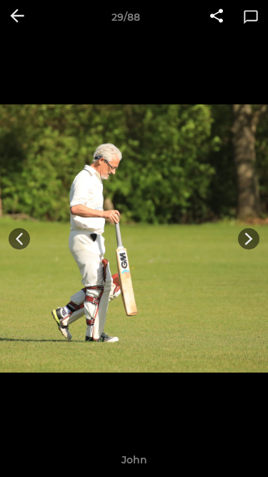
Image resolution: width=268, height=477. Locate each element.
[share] (216, 17)
